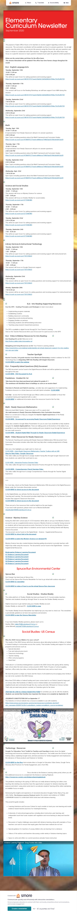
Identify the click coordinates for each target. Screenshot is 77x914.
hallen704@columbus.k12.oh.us (25, 624)
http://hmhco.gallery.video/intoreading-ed (18, 341)
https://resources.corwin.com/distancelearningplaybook (25, 777)
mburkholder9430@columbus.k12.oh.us (18, 510)
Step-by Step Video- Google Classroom (19, 453)
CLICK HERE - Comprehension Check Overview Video (24, 469)
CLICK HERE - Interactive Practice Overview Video (21, 462)
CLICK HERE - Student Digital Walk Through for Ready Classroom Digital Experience (35, 433)
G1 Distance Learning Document (16, 554)
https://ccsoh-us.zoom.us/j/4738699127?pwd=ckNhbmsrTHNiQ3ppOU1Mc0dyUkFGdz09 (34, 139)
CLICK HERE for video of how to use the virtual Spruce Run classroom (30, 586)
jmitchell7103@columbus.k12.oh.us (27, 626)
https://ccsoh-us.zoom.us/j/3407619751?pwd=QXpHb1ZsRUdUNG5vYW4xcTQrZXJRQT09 (35, 79)
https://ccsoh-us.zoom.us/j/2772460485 (18, 200)
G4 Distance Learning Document (16, 561)
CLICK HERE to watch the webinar (17, 362)
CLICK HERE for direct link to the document (20, 534)
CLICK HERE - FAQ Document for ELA (18, 374)
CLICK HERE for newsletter (15, 582)
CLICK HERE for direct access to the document (22, 489)
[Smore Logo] (14, 2)
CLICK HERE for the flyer (14, 762)
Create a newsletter (19, 909)
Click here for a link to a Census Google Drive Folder (22, 692)
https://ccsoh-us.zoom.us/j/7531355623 (18, 256)
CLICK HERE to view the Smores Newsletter (20, 615)
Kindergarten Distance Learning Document (20, 552)
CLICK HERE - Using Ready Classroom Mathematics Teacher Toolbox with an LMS (32, 451)
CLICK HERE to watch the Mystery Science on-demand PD (26, 539)
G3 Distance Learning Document (16, 559)
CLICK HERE (55, 390)
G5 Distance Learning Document (16, 564)
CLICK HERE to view (34, 606)
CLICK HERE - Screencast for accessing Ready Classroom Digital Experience (32, 419)
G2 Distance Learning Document (16, 557)
